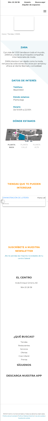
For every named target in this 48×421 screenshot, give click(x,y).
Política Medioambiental (26, 416)
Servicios (24, 349)
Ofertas (24, 352)
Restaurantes (24, 345)
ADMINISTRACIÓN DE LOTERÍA (15, 198)
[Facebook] (21, 370)
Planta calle (24, 146)
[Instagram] (24, 370)
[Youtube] (27, 370)
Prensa (24, 359)
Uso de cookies (40, 416)
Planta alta (36, 146)
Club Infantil (24, 356)
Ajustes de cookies (24, 418)
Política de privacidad (10, 416)
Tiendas (24, 342)
